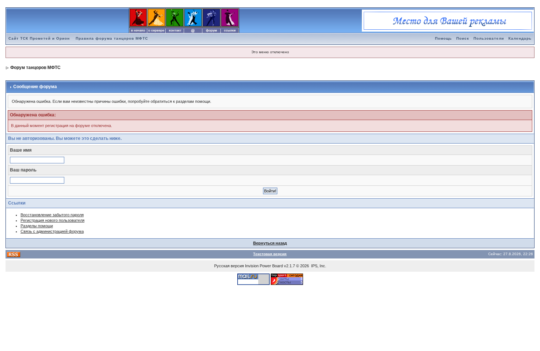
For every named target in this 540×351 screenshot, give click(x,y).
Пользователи (489, 38)
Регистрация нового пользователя (52, 220)
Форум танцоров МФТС (35, 67)
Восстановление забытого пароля (52, 215)
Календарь (520, 38)
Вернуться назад (270, 243)
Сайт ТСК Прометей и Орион (39, 38)
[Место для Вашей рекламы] (448, 20)
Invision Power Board (264, 266)
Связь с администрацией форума (52, 231)
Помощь (443, 38)
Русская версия (229, 266)
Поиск (462, 38)
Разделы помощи (37, 226)
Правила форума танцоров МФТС (112, 38)
